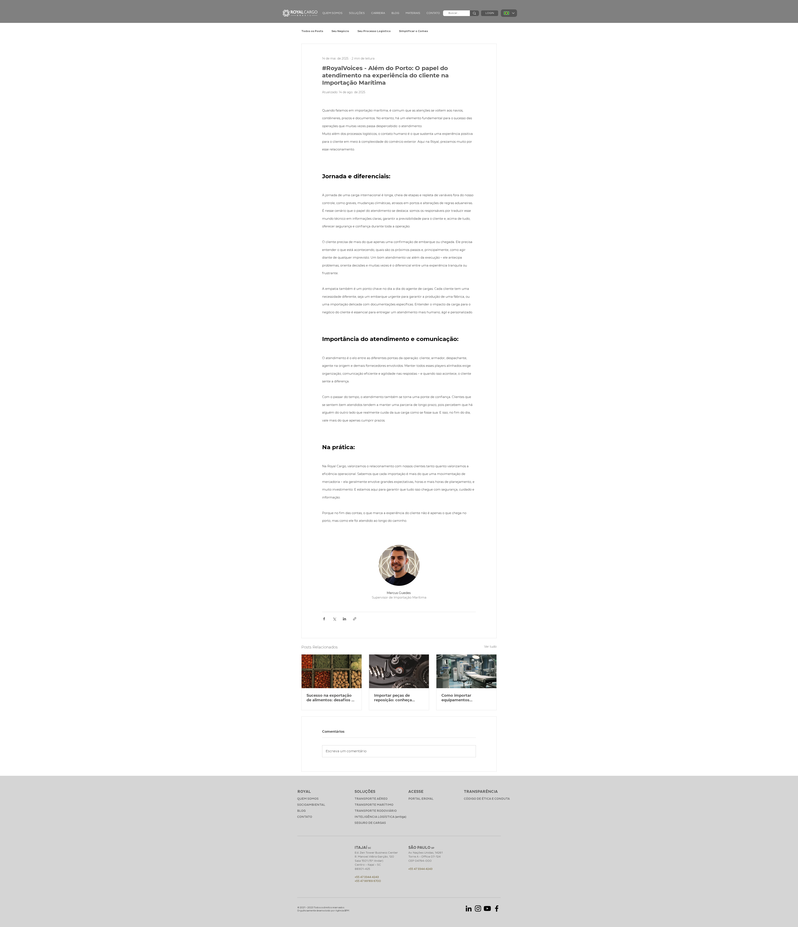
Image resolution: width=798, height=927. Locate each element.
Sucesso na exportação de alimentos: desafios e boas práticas (330, 697)
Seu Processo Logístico (374, 31)
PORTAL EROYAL (420, 799)
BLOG (301, 811)
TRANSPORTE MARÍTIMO (374, 805)
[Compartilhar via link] (355, 619)
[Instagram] (478, 908)
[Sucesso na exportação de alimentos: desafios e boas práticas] (332, 671)
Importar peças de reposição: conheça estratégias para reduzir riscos (397, 697)
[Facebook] (497, 908)
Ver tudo (490, 646)
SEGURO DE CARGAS (370, 823)
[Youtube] (487, 908)
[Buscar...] (474, 13)
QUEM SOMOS (308, 799)
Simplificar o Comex (413, 31)
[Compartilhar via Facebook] (324, 619)
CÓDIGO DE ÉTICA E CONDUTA (482, 799)
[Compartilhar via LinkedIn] (344, 619)
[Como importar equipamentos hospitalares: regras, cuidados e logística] (466, 671)
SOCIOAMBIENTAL (311, 805)
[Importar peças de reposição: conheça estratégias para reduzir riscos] (399, 671)
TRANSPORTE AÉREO (371, 799)
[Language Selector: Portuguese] (509, 13)
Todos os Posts (312, 31)
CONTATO (304, 817)
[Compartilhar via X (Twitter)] (334, 619)
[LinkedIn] (468, 908)
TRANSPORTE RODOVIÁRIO (376, 811)
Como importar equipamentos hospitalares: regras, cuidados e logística (461, 697)
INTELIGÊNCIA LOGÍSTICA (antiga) (376, 817)
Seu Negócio (340, 31)
